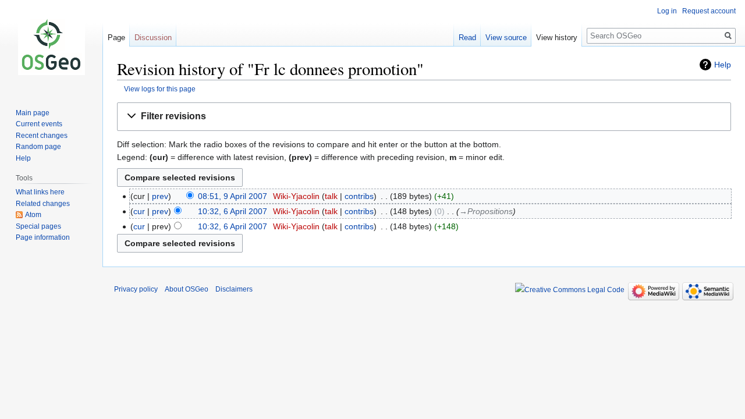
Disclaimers (234, 289)
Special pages (38, 226)
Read (467, 37)
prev (160, 196)
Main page (32, 113)
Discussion (153, 37)
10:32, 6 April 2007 (232, 211)
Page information (43, 237)
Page (116, 37)
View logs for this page (160, 89)
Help (722, 64)
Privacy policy (136, 289)
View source (506, 37)
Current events (39, 124)
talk (331, 196)
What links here (40, 192)
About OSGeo (186, 289)
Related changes (43, 204)
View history (556, 37)
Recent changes (42, 136)
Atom (33, 215)
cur (139, 211)
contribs (359, 196)
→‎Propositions (486, 211)
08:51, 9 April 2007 (232, 196)
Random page (38, 147)
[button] (424, 116)
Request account (709, 11)
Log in (667, 11)
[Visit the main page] (51, 46)
